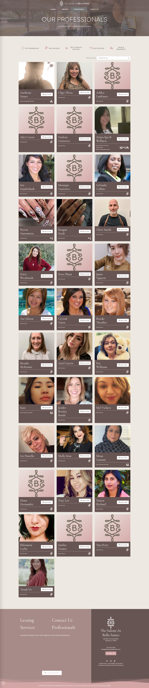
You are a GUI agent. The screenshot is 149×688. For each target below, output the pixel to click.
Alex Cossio (27, 137)
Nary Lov (63, 500)
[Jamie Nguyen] (112, 257)
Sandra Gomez (62, 547)
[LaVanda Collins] (112, 168)
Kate (23, 408)
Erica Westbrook (26, 276)
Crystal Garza (62, 320)
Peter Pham (65, 274)
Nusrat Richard (101, 502)
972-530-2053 (110, 647)
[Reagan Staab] (74, 212)
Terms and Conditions (80, 685)
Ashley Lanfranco (102, 94)
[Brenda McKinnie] (36, 346)
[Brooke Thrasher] (112, 301)
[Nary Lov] (74, 483)
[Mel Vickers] (112, 390)
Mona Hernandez (26, 502)
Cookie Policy (103, 663)
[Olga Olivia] (74, 75)
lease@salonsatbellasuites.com (110, 649)
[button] (113, 58)
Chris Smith (103, 230)
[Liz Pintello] (36, 439)
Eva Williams (101, 365)
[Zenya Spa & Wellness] (112, 120)
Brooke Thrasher (101, 320)
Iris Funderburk (27, 187)
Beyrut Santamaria (27, 231)
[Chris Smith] (112, 212)
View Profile (47, 94)
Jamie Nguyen (101, 276)
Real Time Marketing (98, 685)
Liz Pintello (27, 456)
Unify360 (108, 685)
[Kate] (36, 390)
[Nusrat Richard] (112, 483)
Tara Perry (102, 545)
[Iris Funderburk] (36, 168)
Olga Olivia (65, 92)
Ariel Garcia (65, 363)
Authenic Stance (26, 94)
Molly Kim (64, 456)
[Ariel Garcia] (74, 346)
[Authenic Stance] (36, 75)
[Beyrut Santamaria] (36, 212)
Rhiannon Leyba (26, 547)
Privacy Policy (69, 685)
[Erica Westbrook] (36, 257)
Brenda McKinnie (26, 365)
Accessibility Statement (115, 663)
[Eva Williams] (112, 346)
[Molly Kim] (74, 439)
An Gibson (26, 319)
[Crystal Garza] (74, 301)
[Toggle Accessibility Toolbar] (3, 683)
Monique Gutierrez (64, 187)
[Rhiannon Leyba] (36, 528)
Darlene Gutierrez (64, 139)
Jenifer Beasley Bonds (62, 411)
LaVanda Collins (101, 187)
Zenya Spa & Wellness (103, 139)
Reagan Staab (62, 231)
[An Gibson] (36, 301)
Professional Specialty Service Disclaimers (111, 665)
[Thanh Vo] (36, 572)
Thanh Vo (26, 589)
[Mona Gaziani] (112, 439)
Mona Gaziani (101, 458)
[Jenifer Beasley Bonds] (74, 390)
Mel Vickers (103, 408)
